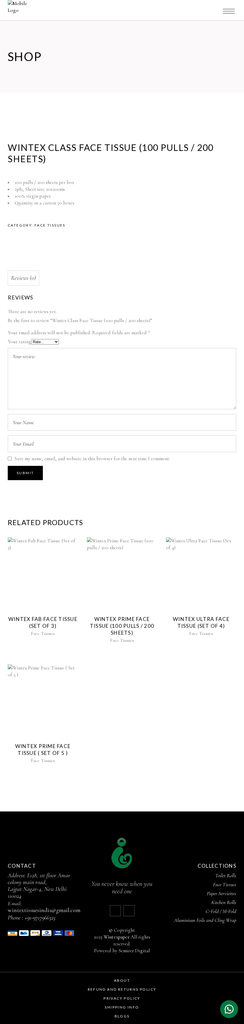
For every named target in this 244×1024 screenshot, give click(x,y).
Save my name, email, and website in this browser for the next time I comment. (92, 458)
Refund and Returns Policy (122, 989)
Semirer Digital (134, 950)
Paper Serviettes (221, 893)
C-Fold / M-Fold (221, 911)
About (122, 980)
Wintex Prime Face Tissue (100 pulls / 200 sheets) (122, 626)
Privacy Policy (122, 998)
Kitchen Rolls (223, 902)
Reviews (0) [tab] (23, 278)
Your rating (19, 341)
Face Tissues (50, 225)
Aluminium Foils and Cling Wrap (205, 920)
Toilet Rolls (225, 875)
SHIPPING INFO (122, 1007)
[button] (229, 1009)
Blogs (122, 1016)
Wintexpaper (116, 937)
